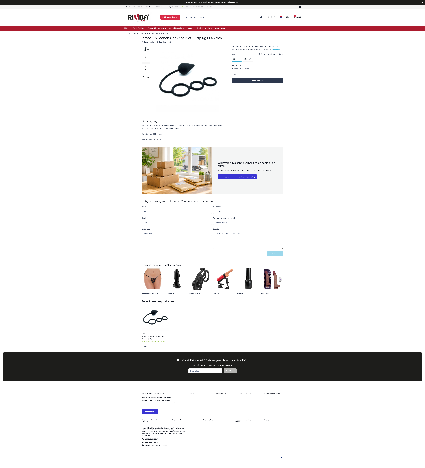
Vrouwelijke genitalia (156, 28)
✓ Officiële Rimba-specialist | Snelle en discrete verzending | (212, 2)
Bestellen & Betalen (246, 394)
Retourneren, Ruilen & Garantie (149, 421)
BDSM (126, 28)
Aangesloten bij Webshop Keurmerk (242, 421)
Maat (257, 54)
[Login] (288, 17)
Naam (144, 207)
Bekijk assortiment (169, 17)
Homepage (127, 33)
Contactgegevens (221, 394)
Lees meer (276, 49)
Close (422, 2)
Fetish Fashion (138, 28)
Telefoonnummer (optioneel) (224, 218)
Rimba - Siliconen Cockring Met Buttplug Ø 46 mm (153, 338)
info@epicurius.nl (151, 442)
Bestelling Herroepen (179, 420)
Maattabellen (268, 420)
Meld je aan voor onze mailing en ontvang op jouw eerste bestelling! (157, 398)
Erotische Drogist (203, 28)
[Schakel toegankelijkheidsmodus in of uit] (300, 6)
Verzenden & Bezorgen (272, 394)
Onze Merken (220, 28)
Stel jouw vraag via (156, 445)
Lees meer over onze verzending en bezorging (237, 177)
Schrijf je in (230, 371)
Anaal (190, 28)
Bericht (216, 229)
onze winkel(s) (278, 54)
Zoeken (261, 17)
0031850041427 (151, 439)
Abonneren (149, 411)
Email (144, 218)
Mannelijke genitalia (176, 28)
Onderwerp (146, 229)
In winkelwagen (257, 81)
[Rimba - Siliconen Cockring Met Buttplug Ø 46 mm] (155, 317)
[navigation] (146, 49)
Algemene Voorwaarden (211, 420)
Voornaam (217, 207)
